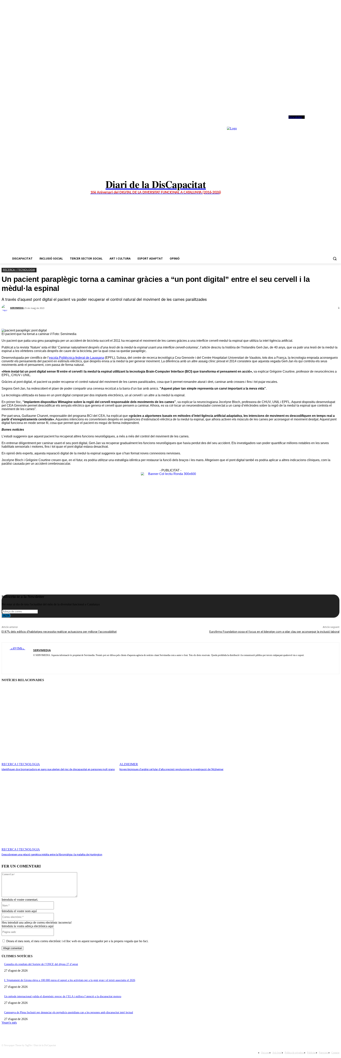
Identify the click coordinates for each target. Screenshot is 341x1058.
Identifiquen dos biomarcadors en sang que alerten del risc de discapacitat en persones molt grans (58, 769)
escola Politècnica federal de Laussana (76, 357)
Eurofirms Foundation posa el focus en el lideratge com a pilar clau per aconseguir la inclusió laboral (274, 631)
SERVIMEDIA (17, 307)
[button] (334, 258)
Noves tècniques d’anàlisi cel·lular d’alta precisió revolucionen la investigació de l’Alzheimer (171, 769)
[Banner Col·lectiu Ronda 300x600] (170, 474)
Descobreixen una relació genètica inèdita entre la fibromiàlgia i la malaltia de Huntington (52, 854)
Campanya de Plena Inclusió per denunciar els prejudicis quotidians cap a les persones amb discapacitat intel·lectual (68, 1012)
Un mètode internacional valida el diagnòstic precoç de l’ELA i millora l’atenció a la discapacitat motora (62, 996)
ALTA (6, 615)
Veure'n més (9, 1022)
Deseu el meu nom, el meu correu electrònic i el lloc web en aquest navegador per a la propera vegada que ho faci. (77, 941)
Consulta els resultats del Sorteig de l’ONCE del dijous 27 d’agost (41, 964)
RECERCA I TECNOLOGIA (19, 270)
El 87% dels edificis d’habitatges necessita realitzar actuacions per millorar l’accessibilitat (59, 631)
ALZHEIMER (128, 764)
